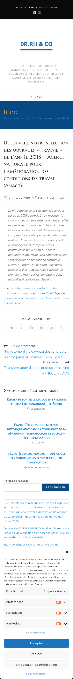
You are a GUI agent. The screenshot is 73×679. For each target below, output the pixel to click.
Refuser (37, 654)
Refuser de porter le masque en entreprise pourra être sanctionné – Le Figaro (36, 401)
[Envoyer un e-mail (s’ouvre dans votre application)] (39, 12)
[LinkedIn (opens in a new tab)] (34, 12)
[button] (67, 552)
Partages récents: (16, 480)
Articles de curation (54, 198)
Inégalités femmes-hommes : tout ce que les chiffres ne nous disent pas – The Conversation (37, 457)
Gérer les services (35, 632)
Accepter (36, 643)
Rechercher (55, 487)
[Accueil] (5, 118)
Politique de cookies (34, 673)
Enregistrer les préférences (36, 664)
